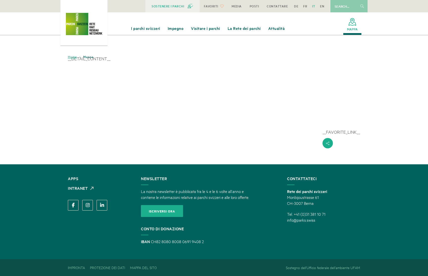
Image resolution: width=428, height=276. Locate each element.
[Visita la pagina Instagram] (87, 205)
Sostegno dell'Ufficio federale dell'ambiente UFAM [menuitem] (323, 267)
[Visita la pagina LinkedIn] (102, 205)
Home (72, 57)
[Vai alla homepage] (84, 24)
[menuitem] (172, 6)
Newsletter (154, 178)
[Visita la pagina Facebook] (73, 205)
